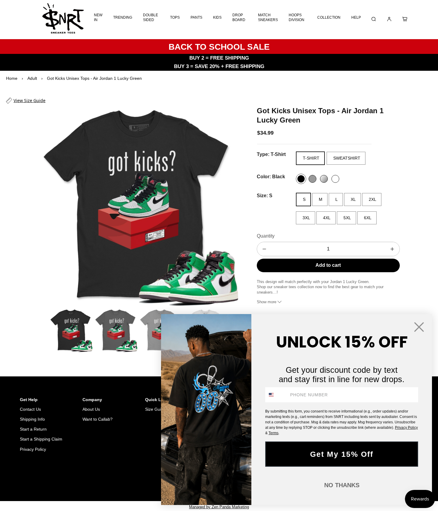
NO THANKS (341, 485)
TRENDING (122, 17)
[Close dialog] (419, 327)
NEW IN (98, 17)
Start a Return (33, 429)
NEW (141, 480)
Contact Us (30, 409)
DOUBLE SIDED (150, 17)
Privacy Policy (33, 449)
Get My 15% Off (341, 454)
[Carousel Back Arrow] (42, 330)
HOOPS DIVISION (296, 17)
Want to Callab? (97, 419)
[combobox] (276, 395)
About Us (91, 409)
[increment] (392, 249)
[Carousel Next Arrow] (229, 206)
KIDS (217, 17)
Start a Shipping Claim (41, 439)
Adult (32, 78)
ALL (126, 480)
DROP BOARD (238, 17)
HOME (110, 480)
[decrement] (264, 249)
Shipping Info (32, 419)
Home (11, 78)
